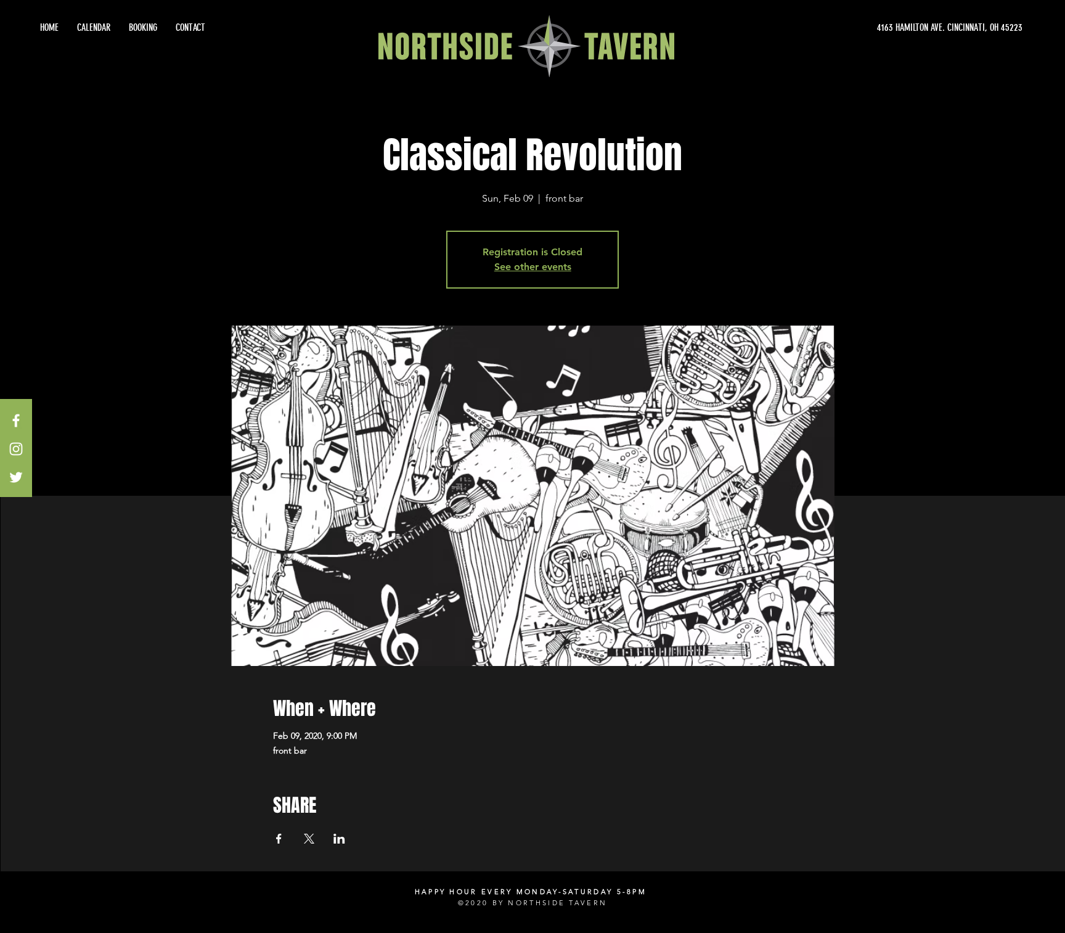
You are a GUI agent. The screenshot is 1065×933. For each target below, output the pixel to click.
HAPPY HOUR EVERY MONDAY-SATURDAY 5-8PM (531, 891)
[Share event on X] (309, 839)
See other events (532, 267)
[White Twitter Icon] (16, 477)
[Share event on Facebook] (279, 839)
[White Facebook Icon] (16, 420)
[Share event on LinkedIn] (339, 839)
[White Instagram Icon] (16, 449)
